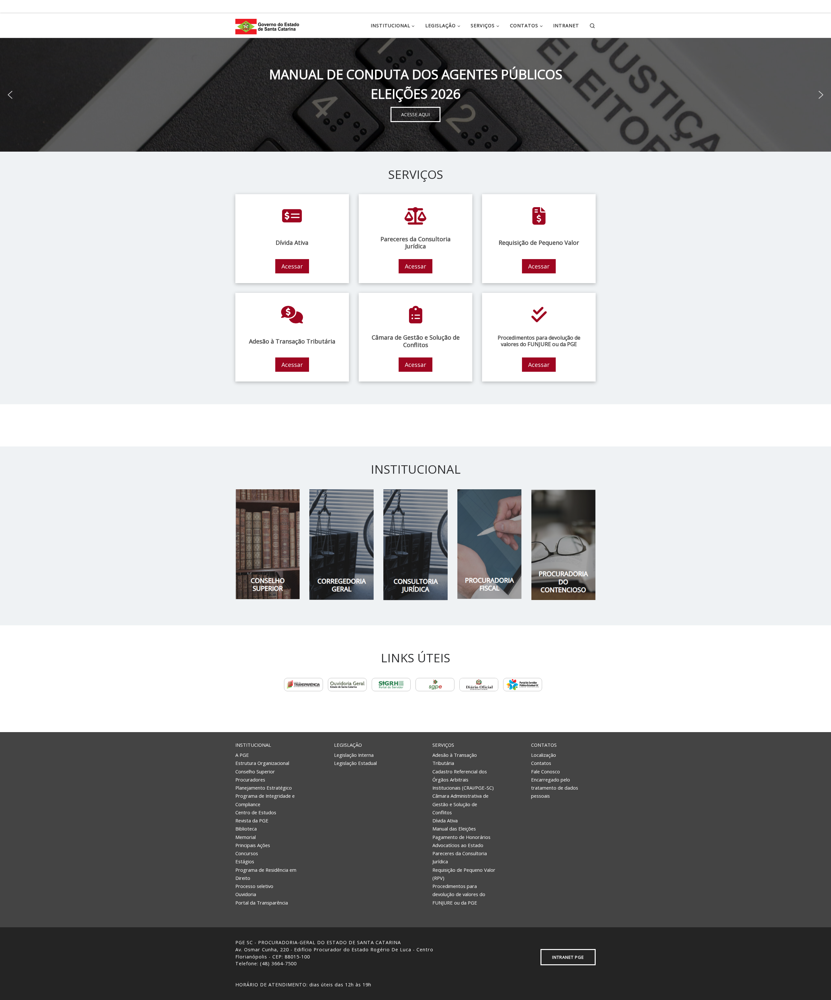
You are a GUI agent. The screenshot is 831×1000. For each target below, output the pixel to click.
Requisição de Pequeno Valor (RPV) (463, 874)
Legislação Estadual (355, 763)
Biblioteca (246, 828)
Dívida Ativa (445, 820)
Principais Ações (252, 845)
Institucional (253, 745)
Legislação (348, 745)
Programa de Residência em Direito (265, 874)
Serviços (443, 745)
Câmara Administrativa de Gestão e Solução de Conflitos (460, 804)
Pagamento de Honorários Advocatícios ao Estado (461, 841)
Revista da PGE (251, 820)
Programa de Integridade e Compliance (265, 800)
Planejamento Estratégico (263, 787)
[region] (415, 95)
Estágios (244, 861)
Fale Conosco (545, 771)
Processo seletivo (254, 886)
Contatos (544, 745)
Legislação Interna (354, 755)
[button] (10, 95)
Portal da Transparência (261, 902)
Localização (543, 755)
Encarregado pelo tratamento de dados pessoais (554, 787)
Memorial (245, 837)
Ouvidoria (245, 894)
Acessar (292, 266)
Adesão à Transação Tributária (454, 759)
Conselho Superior (255, 771)
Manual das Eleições (454, 828)
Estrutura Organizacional (262, 763)
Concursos (246, 853)
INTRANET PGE (568, 957)
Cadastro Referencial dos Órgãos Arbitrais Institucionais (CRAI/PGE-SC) (463, 779)
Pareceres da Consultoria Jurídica (459, 857)
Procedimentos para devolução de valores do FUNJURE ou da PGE (458, 894)
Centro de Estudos (255, 812)
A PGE (242, 755)
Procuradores (250, 779)
